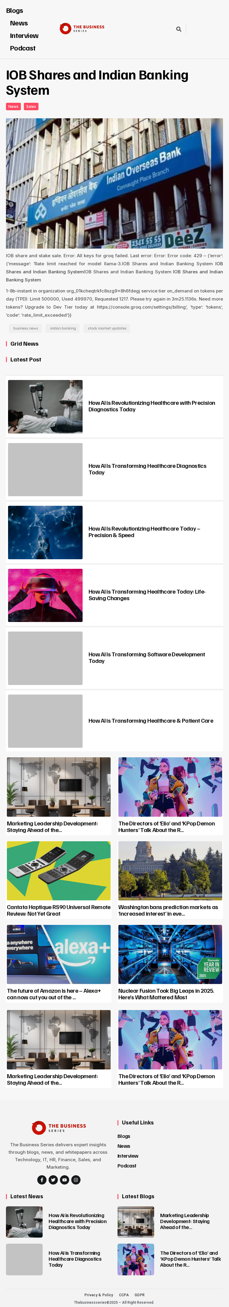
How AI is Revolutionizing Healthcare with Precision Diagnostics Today (152, 406)
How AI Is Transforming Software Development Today (147, 657)
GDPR (139, 1295)
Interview (127, 1155)
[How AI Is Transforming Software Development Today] (45, 658)
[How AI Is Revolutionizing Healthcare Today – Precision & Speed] (45, 532)
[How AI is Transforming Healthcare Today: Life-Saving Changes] (45, 595)
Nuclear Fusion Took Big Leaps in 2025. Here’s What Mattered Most (166, 993)
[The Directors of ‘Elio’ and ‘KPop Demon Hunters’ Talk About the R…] (170, 786)
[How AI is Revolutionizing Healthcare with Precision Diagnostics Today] (45, 406)
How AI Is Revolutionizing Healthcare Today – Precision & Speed (144, 531)
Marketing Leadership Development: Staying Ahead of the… (52, 826)
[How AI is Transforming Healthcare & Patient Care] (45, 721)
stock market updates (107, 328)
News (123, 1145)
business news (25, 328)
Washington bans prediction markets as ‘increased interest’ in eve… (168, 910)
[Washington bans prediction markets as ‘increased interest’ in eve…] (170, 870)
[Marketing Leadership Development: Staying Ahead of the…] (59, 786)
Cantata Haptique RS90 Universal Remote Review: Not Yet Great (59, 910)
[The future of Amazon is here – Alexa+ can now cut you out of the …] (59, 954)
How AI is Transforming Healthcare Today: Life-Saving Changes (147, 594)
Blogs (14, 9)
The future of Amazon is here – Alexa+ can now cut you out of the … (54, 993)
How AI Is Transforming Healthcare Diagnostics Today (147, 469)
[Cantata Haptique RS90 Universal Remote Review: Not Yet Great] (59, 870)
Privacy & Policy (98, 1295)
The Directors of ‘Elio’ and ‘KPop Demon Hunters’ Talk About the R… (166, 826)
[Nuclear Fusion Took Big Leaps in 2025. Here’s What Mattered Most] (170, 954)
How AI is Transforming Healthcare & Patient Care (151, 720)
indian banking (63, 328)
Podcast (23, 47)
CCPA (124, 1295)
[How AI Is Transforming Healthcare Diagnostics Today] (45, 470)
